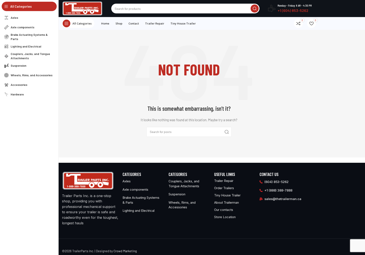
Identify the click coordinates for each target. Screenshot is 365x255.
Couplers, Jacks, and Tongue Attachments (184, 183)
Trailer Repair (223, 181)
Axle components (135, 189)
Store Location (225, 217)
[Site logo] (82, 8)
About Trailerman (226, 202)
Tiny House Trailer (227, 195)
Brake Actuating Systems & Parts (141, 200)
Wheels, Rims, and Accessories (182, 204)
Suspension (177, 194)
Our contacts (223, 210)
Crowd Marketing (125, 251)
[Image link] (88, 180)
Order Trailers (224, 188)
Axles (127, 181)
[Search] (255, 8)
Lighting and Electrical (138, 211)
